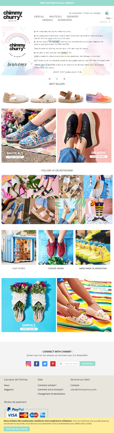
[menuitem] (39, 16)
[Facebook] (36, 365)
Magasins (9, 389)
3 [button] (64, 79)
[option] (57, 50)
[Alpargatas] (84, 331)
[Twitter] (44, 365)
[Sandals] (28, 331)
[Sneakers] (28, 161)
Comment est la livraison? (50, 389)
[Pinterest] (53, 365)
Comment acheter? (47, 385)
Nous (6, 385)
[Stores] (18, 264)
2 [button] (57, 79)
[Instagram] (28, 365)
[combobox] (105, 21)
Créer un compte (92, 13)
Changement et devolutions (51, 393)
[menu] (57, 18)
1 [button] (50, 79)
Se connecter (76, 13)
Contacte (75, 385)
